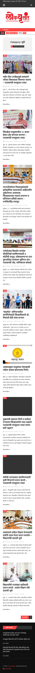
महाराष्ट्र (12, 33)
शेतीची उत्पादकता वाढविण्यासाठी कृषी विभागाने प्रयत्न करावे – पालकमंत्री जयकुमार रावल (17, 480)
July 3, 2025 (19, 373)
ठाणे (8, 33)
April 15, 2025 (20, 542)
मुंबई (24, 33)
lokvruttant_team (9, 86)
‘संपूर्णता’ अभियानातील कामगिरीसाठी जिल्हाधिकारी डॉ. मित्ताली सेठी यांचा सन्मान (16, 315)
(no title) (6, 643)
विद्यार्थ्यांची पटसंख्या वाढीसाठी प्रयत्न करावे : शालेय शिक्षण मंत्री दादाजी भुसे (16, 587)
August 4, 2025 (20, 321)
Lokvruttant (11, 666)
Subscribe (7, 669)
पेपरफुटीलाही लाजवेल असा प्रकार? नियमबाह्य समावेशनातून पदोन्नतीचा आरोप (14, 634)
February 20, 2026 (21, 141)
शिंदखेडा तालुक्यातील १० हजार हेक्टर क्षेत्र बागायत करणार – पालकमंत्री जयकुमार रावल (16, 135)
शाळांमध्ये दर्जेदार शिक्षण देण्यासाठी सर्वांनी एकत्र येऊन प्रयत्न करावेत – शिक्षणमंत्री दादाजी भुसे (17, 535)
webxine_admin (8, 141)
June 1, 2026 (20, 86)
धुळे (5, 55)
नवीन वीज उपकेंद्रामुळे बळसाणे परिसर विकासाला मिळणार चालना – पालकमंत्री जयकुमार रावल (17, 80)
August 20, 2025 (20, 266)
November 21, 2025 (21, 205)
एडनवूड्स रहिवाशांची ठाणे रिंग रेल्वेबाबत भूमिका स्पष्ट (16, 639)
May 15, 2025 (20, 431)
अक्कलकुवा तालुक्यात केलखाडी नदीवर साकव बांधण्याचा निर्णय (16, 369)
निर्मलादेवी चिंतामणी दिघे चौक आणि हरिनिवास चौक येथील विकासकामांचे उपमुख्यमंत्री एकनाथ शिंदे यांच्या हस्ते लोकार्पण (16, 650)
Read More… (6, 104)
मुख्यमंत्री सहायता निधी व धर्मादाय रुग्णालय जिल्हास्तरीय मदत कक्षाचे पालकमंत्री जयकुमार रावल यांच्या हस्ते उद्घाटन (17, 424)
